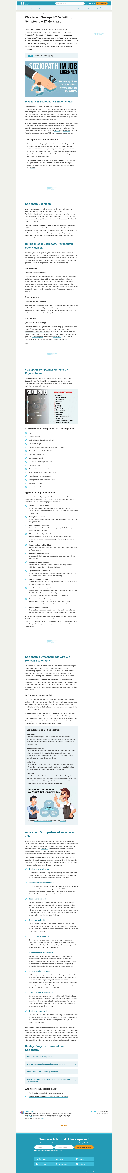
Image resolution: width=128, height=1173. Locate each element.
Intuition (64, 1037)
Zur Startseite (64, 1125)
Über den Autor (29, 1111)
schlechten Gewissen (47, 924)
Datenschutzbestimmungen (47, 1150)
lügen (31, 926)
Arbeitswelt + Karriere (33, 13)
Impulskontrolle (59, 996)
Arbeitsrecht (64, 8)
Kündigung (71, 8)
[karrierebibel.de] (25, 3)
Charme (57, 130)
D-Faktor (63, 820)
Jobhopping (33, 975)
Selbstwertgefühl (37, 336)
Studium (92, 8)
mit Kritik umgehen (58, 1015)
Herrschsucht (33, 476)
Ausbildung (86, 8)
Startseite (26, 13)
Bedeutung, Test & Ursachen (48, 1096)
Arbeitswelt (48, 8)
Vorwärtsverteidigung (36, 1022)
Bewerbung (29, 8)
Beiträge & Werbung (88, 1171)
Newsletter (103, 3)
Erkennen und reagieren (46, 1093)
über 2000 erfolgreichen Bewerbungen (36, 1116)
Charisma (66, 130)
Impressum (70, 1171)
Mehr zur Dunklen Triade (43, 820)
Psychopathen (30, 305)
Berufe (53, 8)
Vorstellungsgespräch (38, 8)
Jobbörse (90, 3)
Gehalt (58, 8)
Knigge (97, 8)
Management (78, 8)
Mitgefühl (45, 308)
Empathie (70, 154)
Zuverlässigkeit (34, 875)
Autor (29, 1115)
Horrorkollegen (53, 1040)
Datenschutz (78, 1171)
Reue (31, 894)
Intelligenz (44, 849)
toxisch (32, 168)
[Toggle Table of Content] (51, 55)
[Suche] (82, 3)
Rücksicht (30, 156)
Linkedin (42, 1118)
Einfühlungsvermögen (46, 114)
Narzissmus (57, 336)
